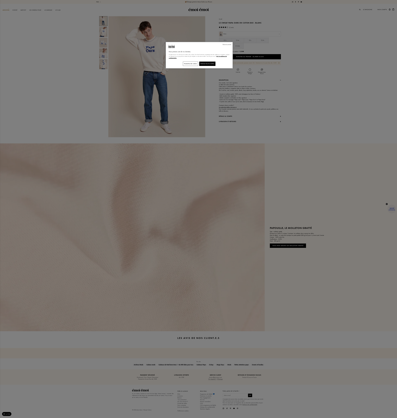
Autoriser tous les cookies (207, 63)
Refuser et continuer (227, 44)
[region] (199, 55)
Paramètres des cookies (190, 63)
